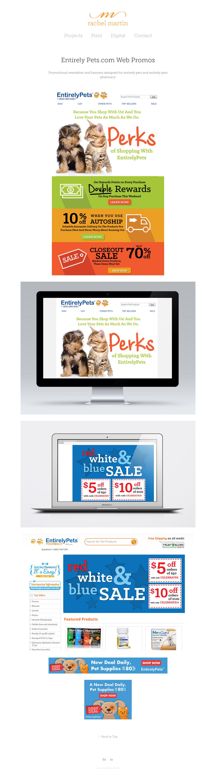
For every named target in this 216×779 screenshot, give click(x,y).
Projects (73, 35)
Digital (118, 35)
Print (96, 35)
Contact (143, 35)
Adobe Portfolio (114, 768)
